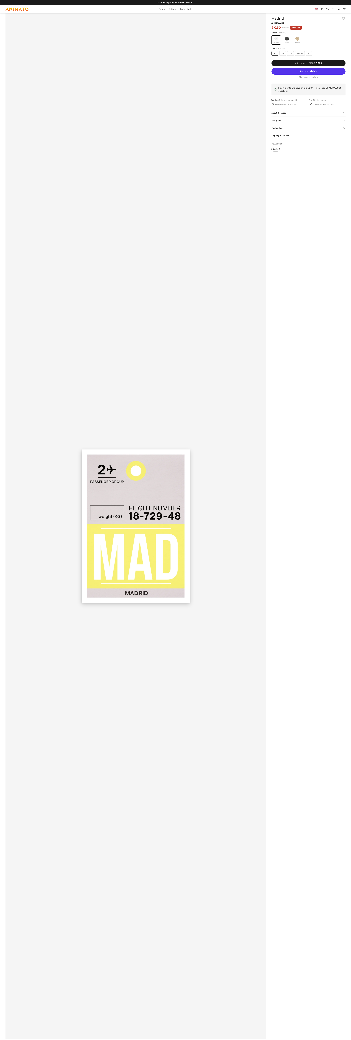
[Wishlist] (327, 9)
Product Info (276, 128)
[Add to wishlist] (343, 18)
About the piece (278, 113)
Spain (275, 149)
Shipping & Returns (280, 135)
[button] (322, 9)
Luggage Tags (277, 22)
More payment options (308, 77)
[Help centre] (333, 9)
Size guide (276, 120)
